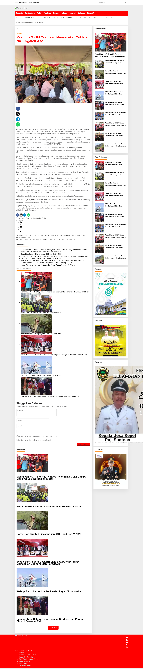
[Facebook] (21, 222)
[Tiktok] (20, 229)
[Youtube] (21, 227)
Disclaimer (23, 663)
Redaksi (22, 653)
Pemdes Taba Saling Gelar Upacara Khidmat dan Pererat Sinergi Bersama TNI (50, 396)
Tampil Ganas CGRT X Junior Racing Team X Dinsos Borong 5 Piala (46, 263)
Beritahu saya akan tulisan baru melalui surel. (34, 440)
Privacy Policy (24, 661)
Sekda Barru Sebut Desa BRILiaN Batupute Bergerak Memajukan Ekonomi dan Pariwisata (54, 256)
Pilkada (19, 33)
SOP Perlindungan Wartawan (30, 659)
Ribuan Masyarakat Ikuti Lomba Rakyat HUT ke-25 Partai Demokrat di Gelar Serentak (52, 260)
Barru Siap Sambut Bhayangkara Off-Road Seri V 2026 (41, 254)
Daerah (18, 218)
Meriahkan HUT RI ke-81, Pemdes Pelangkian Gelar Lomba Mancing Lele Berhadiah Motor (54, 250)
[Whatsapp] (18, 124)
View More (53, 628)
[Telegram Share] (18, 119)
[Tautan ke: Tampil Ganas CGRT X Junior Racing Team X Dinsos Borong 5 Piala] (99, 126)
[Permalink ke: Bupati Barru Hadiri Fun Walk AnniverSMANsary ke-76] (36, 302)
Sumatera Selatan (32, 218)
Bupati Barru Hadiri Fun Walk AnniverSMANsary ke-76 (41, 252)
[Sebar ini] (18, 109)
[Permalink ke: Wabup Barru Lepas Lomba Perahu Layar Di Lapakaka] (36, 365)
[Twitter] (21, 225)
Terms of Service (25, 666)
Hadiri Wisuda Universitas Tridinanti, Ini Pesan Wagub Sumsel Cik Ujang (48, 265)
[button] (126, 2)
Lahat (24, 218)
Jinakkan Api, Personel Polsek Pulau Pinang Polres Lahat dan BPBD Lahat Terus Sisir (115, 145)
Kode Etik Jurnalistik (26, 657)
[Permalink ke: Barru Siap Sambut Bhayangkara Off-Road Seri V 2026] (36, 323)
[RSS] (21, 232)
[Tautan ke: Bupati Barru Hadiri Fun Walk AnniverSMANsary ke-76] (99, 64)
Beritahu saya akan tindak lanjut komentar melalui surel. (38, 436)
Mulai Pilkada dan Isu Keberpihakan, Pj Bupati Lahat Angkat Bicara (45, 239)
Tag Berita (42, 218)
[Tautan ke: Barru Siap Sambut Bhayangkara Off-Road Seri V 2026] (99, 74)
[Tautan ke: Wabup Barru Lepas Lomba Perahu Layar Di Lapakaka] (99, 95)
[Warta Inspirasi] (21, 8)
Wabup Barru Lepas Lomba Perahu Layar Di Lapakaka (41, 258)
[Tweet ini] (18, 114)
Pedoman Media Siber (27, 655)
